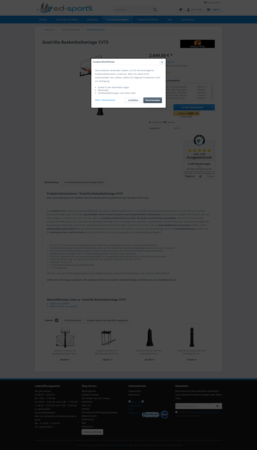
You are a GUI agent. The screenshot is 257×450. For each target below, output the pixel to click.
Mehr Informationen (105, 100)
